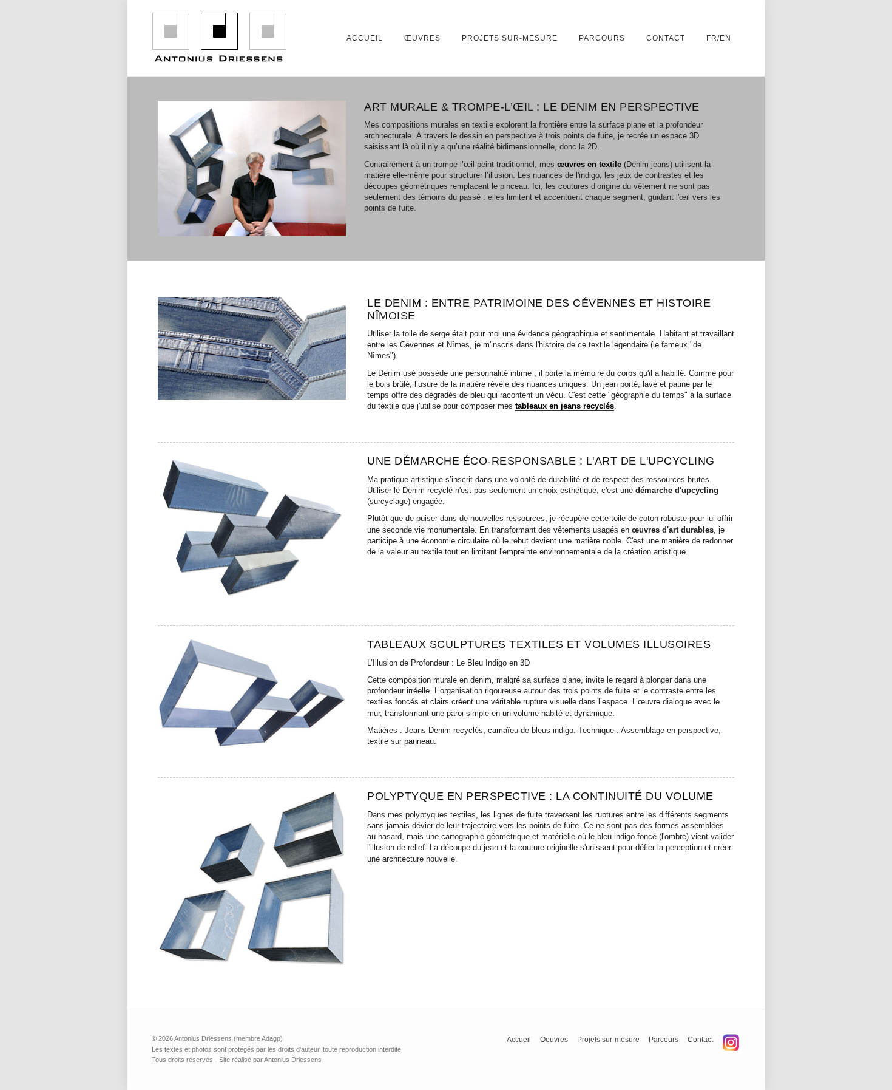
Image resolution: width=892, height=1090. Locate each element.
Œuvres (422, 38)
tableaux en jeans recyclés (564, 405)
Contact (665, 38)
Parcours (602, 38)
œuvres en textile (589, 164)
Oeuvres (554, 1039)
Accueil (364, 38)
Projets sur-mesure (510, 38)
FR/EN (718, 38)
